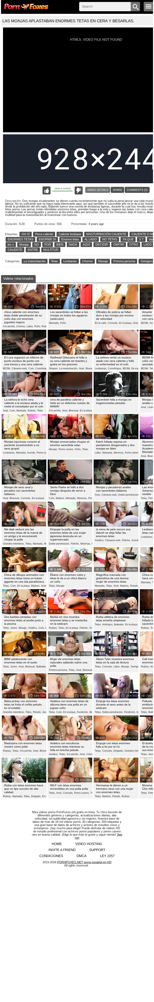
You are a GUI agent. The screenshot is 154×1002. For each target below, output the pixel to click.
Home (57, 844)
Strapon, (53, 368)
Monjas (24, 244)
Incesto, (31, 452)
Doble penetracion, (128, 494)
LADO (148, 244)
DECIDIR (101, 244)
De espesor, (137, 368)
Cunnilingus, (42, 368)
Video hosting (88, 844)
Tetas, (144, 498)
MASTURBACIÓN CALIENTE (106, 234)
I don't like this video (79, 190)
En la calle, (101, 323)
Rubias (46, 326)
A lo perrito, (9, 326)
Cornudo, (113, 323)
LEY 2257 (107, 856)
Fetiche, (75, 543)
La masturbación (35, 261)
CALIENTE (15, 249)
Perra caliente (44, 234)
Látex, (30, 326)
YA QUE (128, 239)
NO (36, 244)
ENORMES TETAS (20, 239)
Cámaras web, (19, 368)
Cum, (31, 368)
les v (11, 244)
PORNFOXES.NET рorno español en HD (84, 862)
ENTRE (33, 249)
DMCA (81, 856)
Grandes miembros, (13, 543)
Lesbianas (70, 261)
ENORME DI (47, 239)
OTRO (133, 244)
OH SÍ (25, 234)
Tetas (54, 261)
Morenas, (119, 452)
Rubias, (32, 410)
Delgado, (118, 750)
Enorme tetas (70, 239)
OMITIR (118, 244)
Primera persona (124, 261)
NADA (73, 244)
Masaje (103, 261)
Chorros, (21, 326)
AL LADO (90, 239)
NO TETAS (109, 239)
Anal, (82, 368)
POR (47, 244)
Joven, (14, 628)
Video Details (97, 189)
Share (117, 189)
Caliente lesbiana (70, 234)
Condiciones (51, 856)
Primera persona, (58, 670)
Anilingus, (107, 624)
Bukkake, (119, 624)
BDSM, (145, 323)
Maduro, (60, 498)
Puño (63, 323)
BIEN (59, 244)
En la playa (38, 498)
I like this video (47, 190)
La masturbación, (68, 368)
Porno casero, (66, 449)
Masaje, (53, 449)
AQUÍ (86, 244)
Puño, (37, 326)
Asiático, (99, 540)
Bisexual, (91, 368)
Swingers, (136, 666)
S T (141, 239)
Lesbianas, (101, 368)
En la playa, (125, 323)
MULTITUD (50, 249)
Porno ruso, (43, 452)
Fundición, (82, 712)
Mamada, (54, 323)
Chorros (87, 261)
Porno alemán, (133, 452)
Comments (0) (137, 189)
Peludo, (134, 585)
